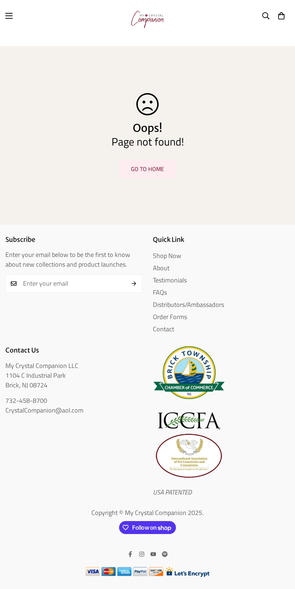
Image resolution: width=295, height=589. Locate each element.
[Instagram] (142, 554)
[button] (281, 16)
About (161, 268)
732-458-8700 (26, 400)
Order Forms (170, 317)
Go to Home (147, 169)
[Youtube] (153, 554)
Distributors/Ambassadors (188, 304)
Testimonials (170, 280)
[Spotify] (165, 554)
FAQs (160, 292)
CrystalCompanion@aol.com (44, 410)
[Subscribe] (134, 284)
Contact (163, 329)
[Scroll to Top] (281, 550)
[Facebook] (130, 554)
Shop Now (167, 256)
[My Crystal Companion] (147, 16)
